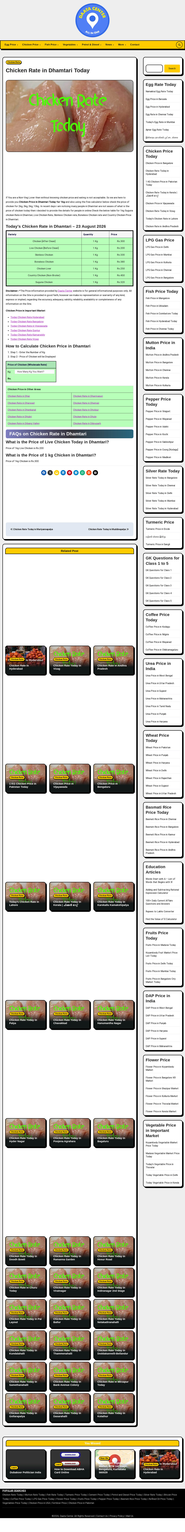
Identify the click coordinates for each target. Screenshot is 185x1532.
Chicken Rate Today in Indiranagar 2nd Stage (111, 1289)
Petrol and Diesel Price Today (127, 1494)
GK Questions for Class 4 (159, 593)
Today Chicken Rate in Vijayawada (28, 325)
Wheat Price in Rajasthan (159, 778)
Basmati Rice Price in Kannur (160, 834)
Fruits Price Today (87, 1499)
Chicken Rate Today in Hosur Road (111, 1258)
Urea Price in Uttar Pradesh (160, 683)
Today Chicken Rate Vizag (24, 339)
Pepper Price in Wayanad (159, 419)
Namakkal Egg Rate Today (159, 91)
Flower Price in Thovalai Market (162, 1103)
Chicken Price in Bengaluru (107, 785)
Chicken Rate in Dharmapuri (88, 396)
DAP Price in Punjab (156, 1023)
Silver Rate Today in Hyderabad (162, 508)
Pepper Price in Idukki (157, 426)
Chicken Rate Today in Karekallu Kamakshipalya (113, 903)
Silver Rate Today (153, 1494)
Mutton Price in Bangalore (159, 362)
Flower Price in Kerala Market (161, 1111)
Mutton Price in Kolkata (158, 385)
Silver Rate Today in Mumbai (160, 500)
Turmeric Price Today (76, 1494)
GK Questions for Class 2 (159, 578)
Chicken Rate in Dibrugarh (87, 423)
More (121, 44)
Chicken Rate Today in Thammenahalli (67, 1352)
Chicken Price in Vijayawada (63, 785)
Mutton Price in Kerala (157, 377)
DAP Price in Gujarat (156, 1038)
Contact (134, 44)
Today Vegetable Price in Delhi (162, 1175)
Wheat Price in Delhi (156, 770)
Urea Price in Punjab (156, 714)
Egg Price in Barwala (156, 99)
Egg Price (11, 44)
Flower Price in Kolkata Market (162, 1096)
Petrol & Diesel (91, 44)
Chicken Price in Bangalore (159, 163)
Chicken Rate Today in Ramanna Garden (67, 1258)
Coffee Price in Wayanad (159, 642)
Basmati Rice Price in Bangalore (162, 827)
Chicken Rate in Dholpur (86, 409)
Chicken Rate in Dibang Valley (23, 423)
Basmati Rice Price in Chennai (161, 819)
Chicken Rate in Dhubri (20, 416)
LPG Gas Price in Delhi (157, 247)
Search (172, 68)
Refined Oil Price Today (161, 1499)
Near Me (104, 1458)
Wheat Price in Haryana (158, 762)
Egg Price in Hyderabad (158, 106)
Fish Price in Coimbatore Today (162, 313)
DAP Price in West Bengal (159, 1008)
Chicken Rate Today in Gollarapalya (23, 1415)
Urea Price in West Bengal (159, 675)
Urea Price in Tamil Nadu (158, 706)
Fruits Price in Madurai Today (161, 945)
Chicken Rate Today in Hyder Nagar (23, 1140)
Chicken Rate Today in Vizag (160, 211)
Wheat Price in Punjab (157, 755)
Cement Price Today (99, 1494)
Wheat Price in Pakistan (158, 747)
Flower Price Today (66, 1499)
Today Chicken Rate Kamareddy (27, 334)
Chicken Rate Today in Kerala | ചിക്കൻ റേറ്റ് (67, 903)
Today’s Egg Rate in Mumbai (160, 122)
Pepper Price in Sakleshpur (160, 442)
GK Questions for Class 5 (159, 600)
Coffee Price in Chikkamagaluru (162, 649)
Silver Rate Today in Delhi (159, 493)
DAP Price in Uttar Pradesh (160, 1015)
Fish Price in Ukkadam (157, 306)
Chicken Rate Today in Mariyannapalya (33, 529)
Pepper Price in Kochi (157, 434)
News (109, 44)
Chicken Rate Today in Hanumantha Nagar (111, 1022)
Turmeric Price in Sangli (158, 544)
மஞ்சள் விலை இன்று (156, 536)
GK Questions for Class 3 (159, 585)
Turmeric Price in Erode (158, 529)
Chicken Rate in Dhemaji (86, 403)
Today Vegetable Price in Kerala (162, 1182)
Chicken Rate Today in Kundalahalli (23, 1352)
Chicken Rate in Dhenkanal (22, 409)
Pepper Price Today (108, 1499)
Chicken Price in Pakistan (81, 1503)
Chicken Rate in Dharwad (21, 403)
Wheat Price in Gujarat (157, 785)
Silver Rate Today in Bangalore (161, 477)
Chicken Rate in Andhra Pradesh (162, 226)
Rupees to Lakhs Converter (160, 911)
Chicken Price (30, 44)
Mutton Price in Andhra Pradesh (162, 354)
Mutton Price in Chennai (158, 370)
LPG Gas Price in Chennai (159, 270)
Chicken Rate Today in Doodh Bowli (23, 1258)
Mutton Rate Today (35, 1494)
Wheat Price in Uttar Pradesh (161, 793)
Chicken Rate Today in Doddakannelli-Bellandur (112, 1352)
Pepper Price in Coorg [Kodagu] (162, 449)
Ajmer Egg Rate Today (157, 129)
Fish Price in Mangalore (158, 298)
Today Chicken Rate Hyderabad (27, 317)
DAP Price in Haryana (157, 1031)
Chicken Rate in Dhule (84, 416)
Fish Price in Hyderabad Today (161, 321)
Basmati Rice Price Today (134, 1499)
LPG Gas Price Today (43, 1499)
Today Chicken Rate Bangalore (27, 321)
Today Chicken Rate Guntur (25, 330)
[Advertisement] (70, 172)
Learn (14, 1467)
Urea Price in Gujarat (156, 691)
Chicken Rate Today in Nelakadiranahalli (111, 1321)
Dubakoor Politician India (25, 1472)
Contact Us (102, 1516)
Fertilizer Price (59, 1503)
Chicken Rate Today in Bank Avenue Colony (67, 1383)
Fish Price (51, 44)
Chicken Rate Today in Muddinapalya (107, 529)
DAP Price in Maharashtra (159, 1046)
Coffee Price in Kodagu (158, 626)
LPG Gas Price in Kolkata (159, 262)
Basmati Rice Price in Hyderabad (163, 842)
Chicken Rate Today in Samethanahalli (23, 1383)
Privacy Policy (117, 1516)
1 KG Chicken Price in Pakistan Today (22, 785)
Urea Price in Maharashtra (159, 698)
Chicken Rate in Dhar (19, 396)
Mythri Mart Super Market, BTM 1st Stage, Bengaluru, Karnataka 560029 (113, 1468)
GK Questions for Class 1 (159, 570)
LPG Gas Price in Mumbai (159, 254)
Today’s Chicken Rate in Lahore (162, 218)
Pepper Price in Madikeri (158, 457)
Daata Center (65, 290)
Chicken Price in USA (39, 1503)
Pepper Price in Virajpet (158, 411)
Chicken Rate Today (12, 1494)
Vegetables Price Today (14, 1503)
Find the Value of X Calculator (161, 919)
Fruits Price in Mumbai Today (161, 971)
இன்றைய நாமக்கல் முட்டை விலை (162, 137)
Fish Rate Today (55, 1494)
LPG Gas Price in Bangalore (160, 277)
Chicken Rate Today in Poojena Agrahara (67, 1140)
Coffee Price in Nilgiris (157, 634)
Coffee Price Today (21, 1499)
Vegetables (69, 44)
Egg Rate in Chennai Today (159, 114)
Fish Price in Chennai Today (160, 329)
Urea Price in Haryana (157, 721)
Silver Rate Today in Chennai (160, 485)
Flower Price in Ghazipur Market (162, 1088)
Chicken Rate (13, 62)
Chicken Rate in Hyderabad (19, 667)
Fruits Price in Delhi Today (159, 963)
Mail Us (129, 1516)
